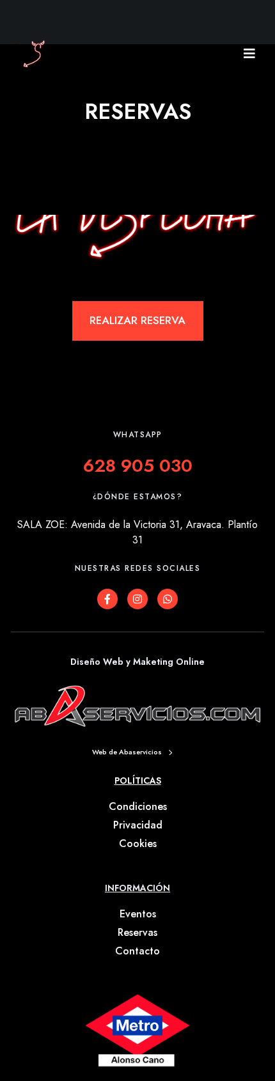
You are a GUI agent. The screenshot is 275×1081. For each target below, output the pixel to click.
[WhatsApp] (167, 599)
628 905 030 (137, 466)
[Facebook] (107, 599)
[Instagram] (137, 599)
